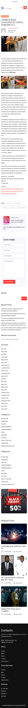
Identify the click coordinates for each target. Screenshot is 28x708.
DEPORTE (3, 424)
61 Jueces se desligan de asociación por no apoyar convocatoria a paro (12, 319)
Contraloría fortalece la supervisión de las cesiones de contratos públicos (12, 310)
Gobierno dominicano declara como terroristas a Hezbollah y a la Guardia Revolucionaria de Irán (13, 324)
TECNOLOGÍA (4, 443)
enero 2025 (4, 390)
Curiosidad (17, 203)
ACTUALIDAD (5, 16)
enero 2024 (4, 406)
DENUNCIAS (4, 421)
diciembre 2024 (5, 392)
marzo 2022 (4, 409)
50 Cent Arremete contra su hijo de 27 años (12, 579)
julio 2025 (3, 379)
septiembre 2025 (5, 373)
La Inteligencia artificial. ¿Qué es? (13, 547)
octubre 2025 (4, 370)
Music (2, 653)
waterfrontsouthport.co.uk (7, 446)
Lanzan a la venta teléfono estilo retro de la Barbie (17, 221)
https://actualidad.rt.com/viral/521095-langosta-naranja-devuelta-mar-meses (12, 190)
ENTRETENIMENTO (6, 427)
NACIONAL (4, 435)
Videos (3, 656)
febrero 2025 (4, 387)
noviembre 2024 (5, 395)
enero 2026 (4, 362)
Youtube (3, 651)
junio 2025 (3, 381)
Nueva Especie (21, 207)
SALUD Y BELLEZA (6, 440)
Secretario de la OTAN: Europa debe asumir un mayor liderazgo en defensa (13, 314)
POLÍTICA (3, 437)
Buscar (4, 293)
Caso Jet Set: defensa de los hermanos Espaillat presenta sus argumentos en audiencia (14, 328)
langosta (5, 207)
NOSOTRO (3, 691)
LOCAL (3, 432)
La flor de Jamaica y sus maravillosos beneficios (14, 228)
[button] (25, 7)
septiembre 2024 (5, 400)
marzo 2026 (4, 357)
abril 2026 (3, 354)
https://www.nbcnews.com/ (9, 193)
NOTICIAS (3, 696)
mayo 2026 (4, 351)
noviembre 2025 (5, 368)
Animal (9, 203)
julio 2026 (3, 349)
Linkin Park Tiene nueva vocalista (11, 610)
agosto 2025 (4, 376)
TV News (3, 658)
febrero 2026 (4, 359)
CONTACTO (4, 693)
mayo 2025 (4, 384)
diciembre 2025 (5, 365)
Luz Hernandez (13, 28)
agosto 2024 (4, 403)
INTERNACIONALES (6, 429)
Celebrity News (4, 661)
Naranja (13, 207)
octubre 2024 (4, 398)
